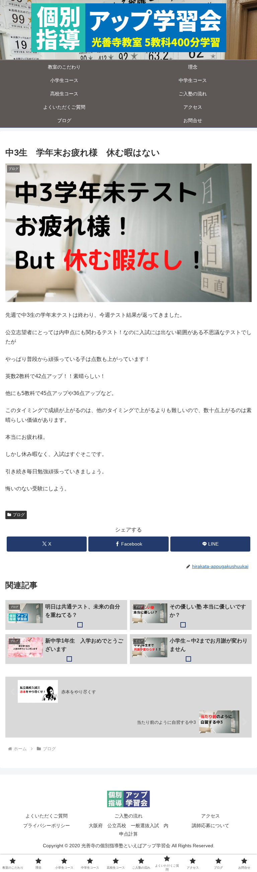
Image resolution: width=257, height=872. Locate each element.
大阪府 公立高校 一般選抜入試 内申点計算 (128, 830)
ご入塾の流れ (128, 815)
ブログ (19, 514)
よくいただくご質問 (46, 815)
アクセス (210, 815)
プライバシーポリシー (46, 825)
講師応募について (210, 825)
